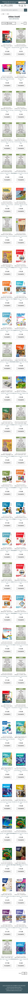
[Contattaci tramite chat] (19, 5)
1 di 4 (22, 23)
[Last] (26, 973)
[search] (25, 10)
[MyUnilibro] (22, 5)
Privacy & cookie (18, 990)
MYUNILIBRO (22, 2)
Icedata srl (13, 990)
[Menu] (2, 6)
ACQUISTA (7, 54)
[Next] (25, 23)
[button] (25, 5)
